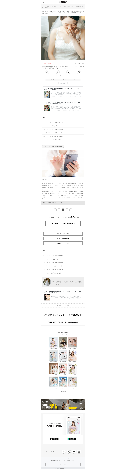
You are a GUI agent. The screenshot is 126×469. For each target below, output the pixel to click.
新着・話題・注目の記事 (63, 233)
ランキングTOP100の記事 (63, 238)
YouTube (68, 75)
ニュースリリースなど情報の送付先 (63, 458)
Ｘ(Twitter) (58, 75)
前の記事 (58, 305)
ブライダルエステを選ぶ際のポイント (54, 136)
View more (63, 391)
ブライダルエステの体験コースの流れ (54, 132)
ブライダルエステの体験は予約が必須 (54, 129)
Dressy (63, 2)
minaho (53, 280)
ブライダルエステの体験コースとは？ (54, 122)
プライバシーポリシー (62, 460)
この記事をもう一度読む (63, 243)
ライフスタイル (50, 6)
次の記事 (67, 305)
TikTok (47, 75)
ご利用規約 (56, 460)
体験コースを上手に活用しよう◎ (53, 139)
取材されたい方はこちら (71, 460)
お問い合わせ (63, 464)
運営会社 (52, 460)
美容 (55, 6)
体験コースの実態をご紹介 (52, 125)
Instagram (78, 75)
